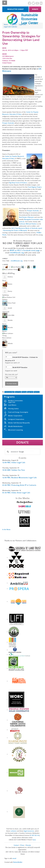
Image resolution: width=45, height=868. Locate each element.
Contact (16, 845)
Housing (24, 392)
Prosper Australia (8, 123)
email (14, 858)
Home (6, 24)
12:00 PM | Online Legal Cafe (13, 462)
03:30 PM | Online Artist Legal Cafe (16, 493)
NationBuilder (17, 862)
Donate (35, 9)
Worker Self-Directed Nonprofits (19, 423)
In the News (6, 529)
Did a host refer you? (11, 374)
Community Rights (9, 392)
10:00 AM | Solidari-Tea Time (13, 470)
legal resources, (29, 831)
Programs (13, 24)
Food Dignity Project (34, 187)
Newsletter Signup (15, 9)
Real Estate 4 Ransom (26, 217)
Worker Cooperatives (15, 416)
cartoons (13, 831)
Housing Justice (13, 409)
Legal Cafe (22, 24)
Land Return (12, 405)
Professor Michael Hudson (28, 224)
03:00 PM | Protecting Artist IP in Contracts (19, 485)
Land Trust (18, 392)
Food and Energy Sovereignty (18, 412)
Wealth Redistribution (15, 426)
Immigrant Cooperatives (16, 419)
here (34, 840)
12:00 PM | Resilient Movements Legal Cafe (19, 477)
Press (23, 845)
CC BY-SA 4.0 (34, 835)
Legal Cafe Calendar (10, 27)
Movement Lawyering (15, 430)
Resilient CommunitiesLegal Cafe (15, 401)
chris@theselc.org (17, 253)
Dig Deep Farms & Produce (18, 183)
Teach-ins (36, 392)
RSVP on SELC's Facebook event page (25, 250)
